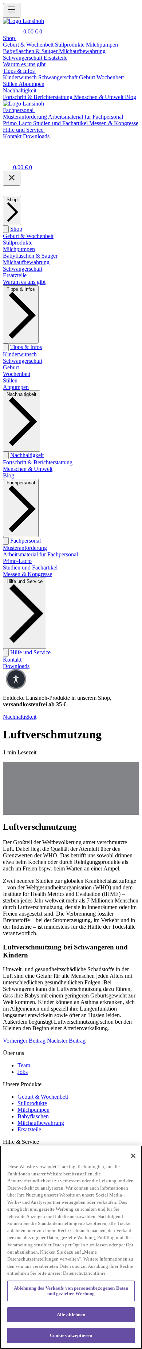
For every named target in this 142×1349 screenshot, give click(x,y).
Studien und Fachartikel (30, 567)
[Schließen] (11, 178)
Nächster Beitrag (66, 1040)
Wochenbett (16, 374)
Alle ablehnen (71, 1314)
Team (23, 1065)
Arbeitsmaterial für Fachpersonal (40, 554)
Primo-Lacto (17, 561)
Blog (8, 475)
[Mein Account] (7, 157)
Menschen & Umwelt (27, 469)
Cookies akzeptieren (71, 1335)
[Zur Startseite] (23, 21)
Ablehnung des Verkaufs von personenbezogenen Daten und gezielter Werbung (71, 1291)
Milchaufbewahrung (26, 262)
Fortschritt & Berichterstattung (37, 462)
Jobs (22, 1072)
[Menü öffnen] (11, 10)
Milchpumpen (19, 249)
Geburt (11, 367)
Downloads (16, 666)
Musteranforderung (25, 548)
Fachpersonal (25, 540)
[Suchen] (8, 31)
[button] (16, 679)
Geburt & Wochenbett (28, 236)
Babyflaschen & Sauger (30, 256)
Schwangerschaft (22, 269)
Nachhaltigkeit (27, 455)
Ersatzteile (15, 275)
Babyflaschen (33, 1116)
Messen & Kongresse (27, 574)
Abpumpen (16, 387)
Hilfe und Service (30, 652)
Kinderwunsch (20, 354)
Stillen (10, 380)
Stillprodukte (17, 242)
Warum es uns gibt (24, 282)
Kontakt (12, 659)
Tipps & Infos (26, 347)
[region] (71, 1247)
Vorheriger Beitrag (25, 1040)
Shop (16, 229)
